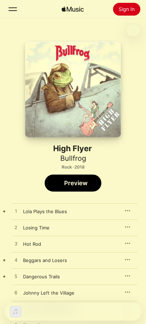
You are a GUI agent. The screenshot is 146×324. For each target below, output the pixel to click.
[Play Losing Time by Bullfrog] (16, 227)
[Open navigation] (13, 9)
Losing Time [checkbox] (36, 228)
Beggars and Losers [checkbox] (45, 260)
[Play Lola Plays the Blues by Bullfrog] (16, 211)
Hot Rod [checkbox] (32, 244)
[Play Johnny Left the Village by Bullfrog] (16, 293)
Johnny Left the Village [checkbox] (48, 293)
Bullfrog (73, 158)
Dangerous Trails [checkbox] (41, 276)
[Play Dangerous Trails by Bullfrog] (16, 276)
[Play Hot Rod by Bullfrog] (16, 244)
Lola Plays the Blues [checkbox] (45, 211)
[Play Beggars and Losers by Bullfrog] (16, 260)
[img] (73, 9)
